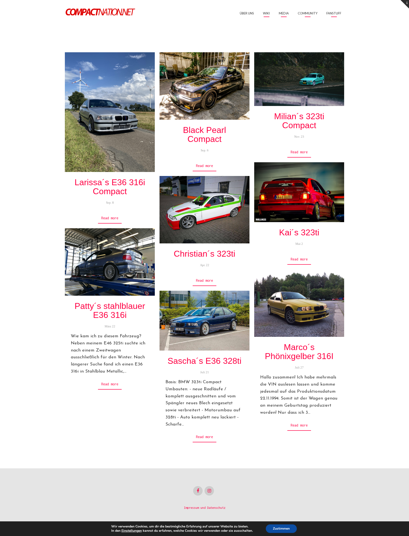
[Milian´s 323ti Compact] (299, 79)
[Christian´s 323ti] (204, 209)
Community (307, 13)
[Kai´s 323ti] (299, 192)
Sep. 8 (110, 202)
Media (284, 13)
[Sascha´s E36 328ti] (204, 321)
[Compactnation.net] (100, 12)
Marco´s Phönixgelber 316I (299, 351)
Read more (109, 218)
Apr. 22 (204, 265)
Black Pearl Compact (204, 134)
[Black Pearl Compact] (204, 86)
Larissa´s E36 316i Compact (110, 186)
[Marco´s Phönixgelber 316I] (299, 303)
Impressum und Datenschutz (204, 508)
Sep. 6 (205, 150)
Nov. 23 (299, 136)
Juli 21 (204, 372)
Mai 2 (299, 244)
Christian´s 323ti (204, 254)
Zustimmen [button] (281, 528)
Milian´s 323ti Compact (299, 120)
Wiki (266, 13)
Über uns (247, 13)
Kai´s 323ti (299, 232)
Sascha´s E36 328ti (204, 361)
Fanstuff (333, 13)
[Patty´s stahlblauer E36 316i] (110, 262)
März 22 (110, 326)
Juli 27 (299, 367)
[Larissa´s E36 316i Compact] (110, 112)
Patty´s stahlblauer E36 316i (110, 310)
